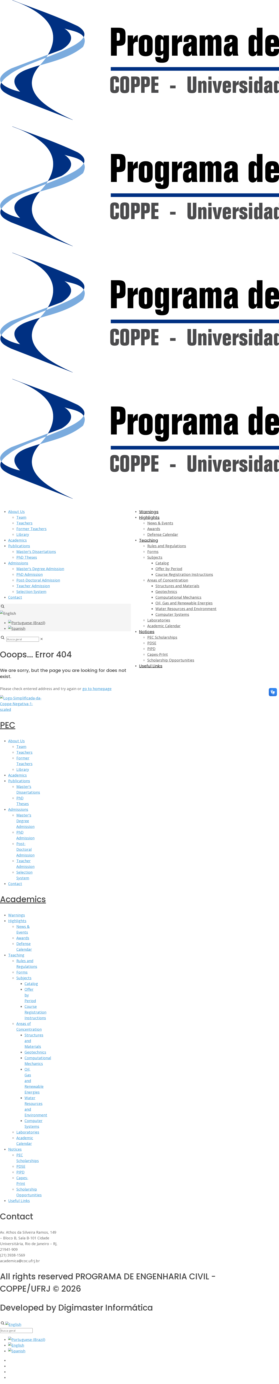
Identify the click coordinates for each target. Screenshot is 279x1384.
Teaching (16, 955)
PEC (7, 725)
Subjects (23, 977)
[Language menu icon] (8, 613)
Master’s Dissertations (36, 551)
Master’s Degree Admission (40, 568)
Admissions (18, 563)
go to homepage (97, 688)
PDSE (20, 1166)
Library (22, 534)
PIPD (20, 1172)
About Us (16, 511)
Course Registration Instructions (35, 1012)
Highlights (17, 920)
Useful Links (19, 1200)
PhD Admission (29, 574)
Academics (17, 540)
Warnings (16, 915)
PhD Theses (26, 557)
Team (21, 517)
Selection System (31, 591)
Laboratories (27, 1132)
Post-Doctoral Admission (38, 580)
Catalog (31, 983)
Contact (15, 597)
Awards (22, 937)
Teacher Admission (33, 585)
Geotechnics (35, 1052)
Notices (15, 1149)
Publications (19, 545)
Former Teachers (31, 528)
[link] (41, 638)
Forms (22, 972)
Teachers (24, 523)
